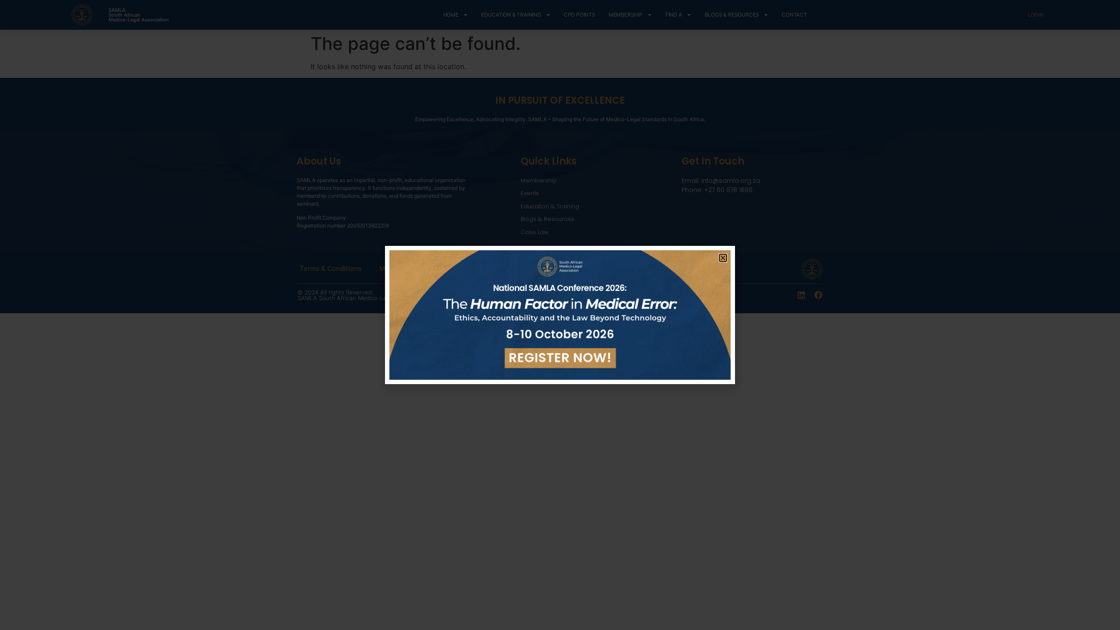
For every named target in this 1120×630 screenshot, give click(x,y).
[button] (723, 258)
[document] (560, 315)
